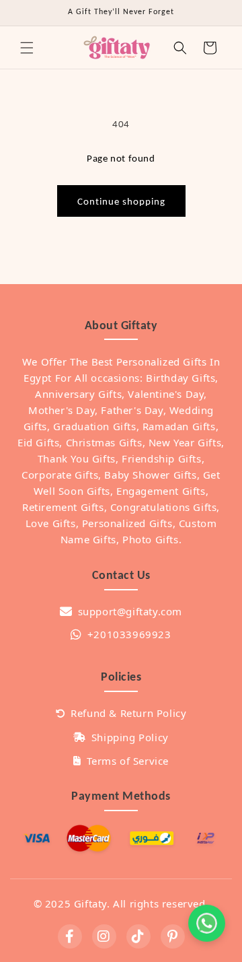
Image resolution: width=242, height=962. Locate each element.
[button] (27, 48)
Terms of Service (128, 760)
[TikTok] (138, 936)
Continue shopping (121, 201)
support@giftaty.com (130, 611)
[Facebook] (70, 936)
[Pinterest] (173, 936)
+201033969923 (129, 634)
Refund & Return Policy (128, 713)
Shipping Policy (130, 737)
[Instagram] (104, 936)
